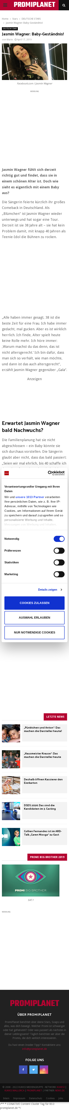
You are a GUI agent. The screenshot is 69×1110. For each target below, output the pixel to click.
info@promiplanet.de (34, 1048)
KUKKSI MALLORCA (14, 1090)
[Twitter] (33, 1069)
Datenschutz (35, 1098)
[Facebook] (23, 1069)
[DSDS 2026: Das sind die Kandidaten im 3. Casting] (11, 811)
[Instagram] (44, 1069)
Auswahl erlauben (34, 617)
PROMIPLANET (34, 5)
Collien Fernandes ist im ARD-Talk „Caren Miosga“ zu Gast (43, 833)
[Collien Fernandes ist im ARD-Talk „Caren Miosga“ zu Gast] (11, 837)
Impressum (19, 1098)
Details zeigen (47, 589)
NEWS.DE (60, 1090)
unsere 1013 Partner (30, 497)
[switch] (59, 551)
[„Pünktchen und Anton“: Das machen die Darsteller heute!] (11, 733)
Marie (10, 39)
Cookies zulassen (34, 603)
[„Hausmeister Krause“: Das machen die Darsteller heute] (11, 759)
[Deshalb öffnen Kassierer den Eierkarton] (11, 785)
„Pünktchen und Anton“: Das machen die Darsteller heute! (43, 729)
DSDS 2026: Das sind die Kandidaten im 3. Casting (40, 807)
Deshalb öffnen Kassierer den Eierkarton (43, 781)
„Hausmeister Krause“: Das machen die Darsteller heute (42, 755)
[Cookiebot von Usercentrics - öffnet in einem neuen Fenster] (49, 473)
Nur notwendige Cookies (34, 632)
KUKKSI (61, 1087)
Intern (6, 1098)
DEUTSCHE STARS (10, 29)
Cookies (50, 1098)
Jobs (60, 1098)
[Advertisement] (34, 127)
